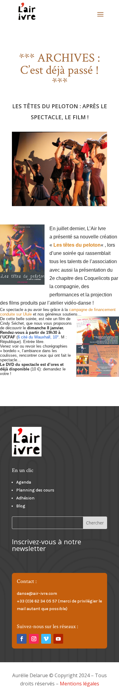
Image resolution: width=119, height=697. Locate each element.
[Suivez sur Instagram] (34, 639)
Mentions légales (79, 683)
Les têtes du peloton (77, 245)
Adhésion (25, 498)
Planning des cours (35, 490)
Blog (20, 506)
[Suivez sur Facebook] (22, 639)
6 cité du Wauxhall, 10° (38, 337)
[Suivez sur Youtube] (58, 639)
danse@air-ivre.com (37, 593)
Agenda (23, 482)
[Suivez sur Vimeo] (46, 639)
